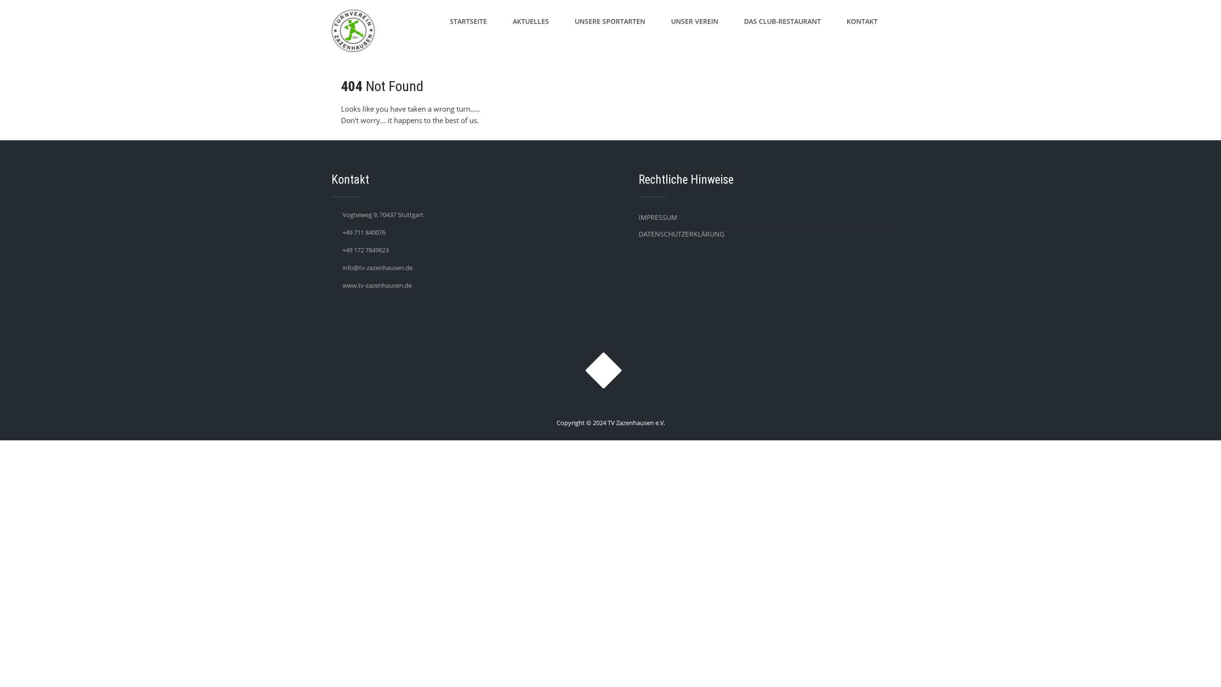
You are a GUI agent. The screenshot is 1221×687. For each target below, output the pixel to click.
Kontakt (862, 21)
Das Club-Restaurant (782, 21)
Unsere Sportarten (610, 21)
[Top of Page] (1194, 666)
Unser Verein (694, 21)
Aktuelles (531, 21)
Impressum (658, 217)
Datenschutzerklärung (681, 234)
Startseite (468, 21)
